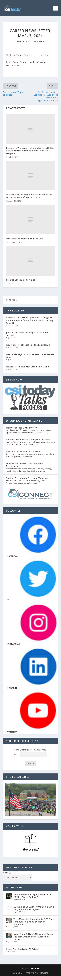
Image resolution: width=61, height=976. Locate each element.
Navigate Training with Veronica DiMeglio (27, 366)
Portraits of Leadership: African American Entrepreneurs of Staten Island (29, 196)
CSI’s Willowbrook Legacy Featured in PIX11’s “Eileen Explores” (32, 896)
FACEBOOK (12, 556)
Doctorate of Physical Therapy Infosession (28, 439)
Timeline (44, 972)
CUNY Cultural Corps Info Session (23, 451)
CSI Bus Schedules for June (20, 279)
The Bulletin (38, 41)
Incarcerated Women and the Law (24, 238)
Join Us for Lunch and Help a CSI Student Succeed (27, 334)
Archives (7, 872)
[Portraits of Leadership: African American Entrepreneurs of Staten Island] (30, 175)
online (45, 55)
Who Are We (32, 972)
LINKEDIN (12, 688)
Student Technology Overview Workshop (27, 478)
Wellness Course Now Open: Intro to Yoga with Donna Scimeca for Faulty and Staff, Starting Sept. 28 (30, 320)
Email (17, 754)
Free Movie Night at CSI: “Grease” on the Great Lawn (30, 355)
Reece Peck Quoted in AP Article (22, 949)
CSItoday (34, 968)
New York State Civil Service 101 (22, 427)
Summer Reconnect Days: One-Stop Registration (24, 464)
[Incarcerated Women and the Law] (30, 219)
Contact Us (18, 972)
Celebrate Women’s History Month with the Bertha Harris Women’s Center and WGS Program (30, 151)
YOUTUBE (12, 732)
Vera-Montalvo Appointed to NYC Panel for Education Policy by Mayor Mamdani (33, 922)
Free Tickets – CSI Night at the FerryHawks (28, 344)
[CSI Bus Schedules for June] (30, 261)
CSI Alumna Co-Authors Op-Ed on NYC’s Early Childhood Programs (33, 908)
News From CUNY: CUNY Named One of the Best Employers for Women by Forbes (33, 937)
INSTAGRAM (13, 644)
